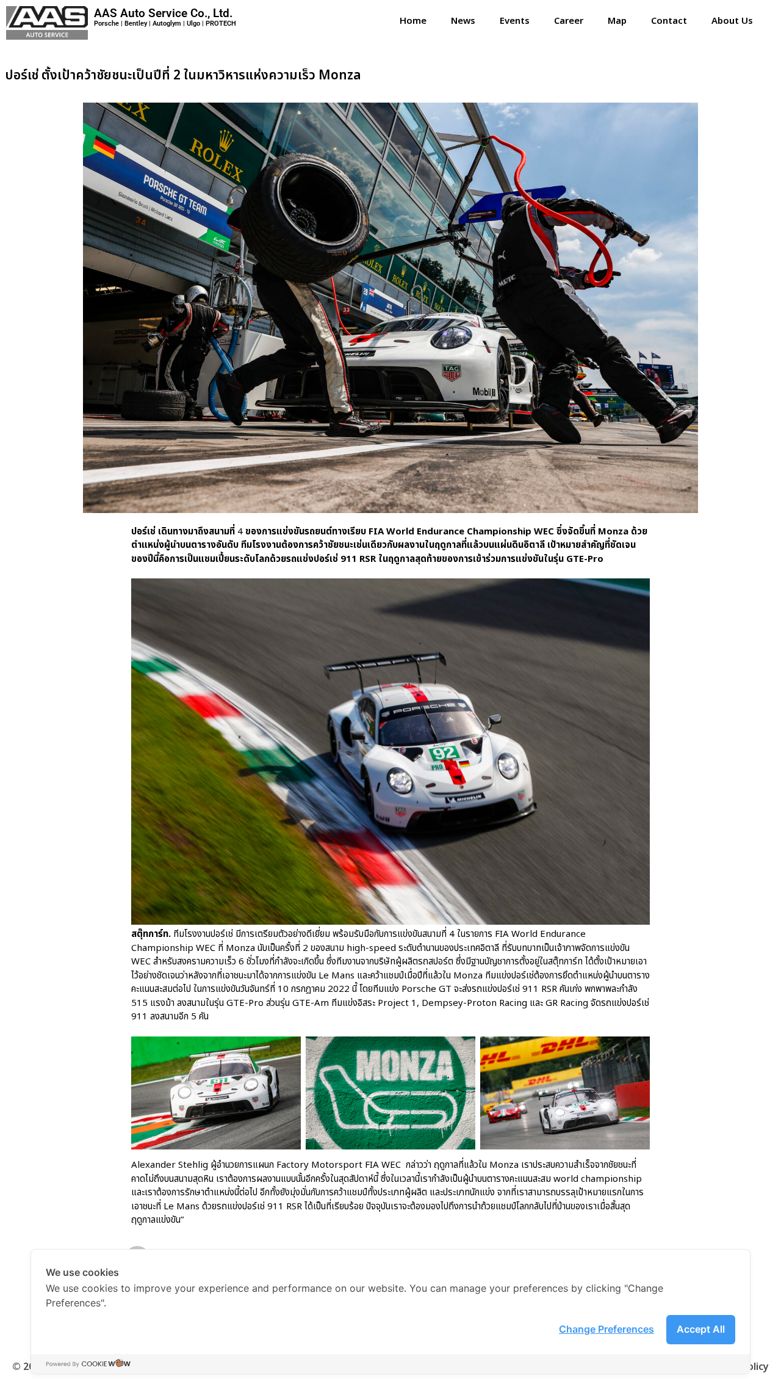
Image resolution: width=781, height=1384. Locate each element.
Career (568, 21)
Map (617, 21)
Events (515, 21)
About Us (732, 21)
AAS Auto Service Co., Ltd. (163, 13)
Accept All (701, 1329)
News (463, 21)
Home (413, 21)
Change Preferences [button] (606, 1329)
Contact (669, 21)
